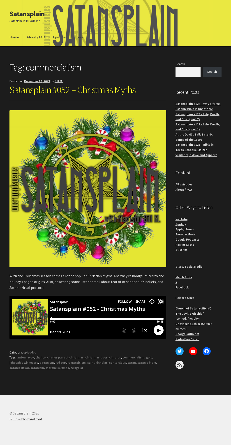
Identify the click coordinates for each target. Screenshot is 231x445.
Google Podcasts (187, 239)
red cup (60, 363)
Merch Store (184, 277)
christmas (76, 357)
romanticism (76, 363)
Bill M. (59, 81)
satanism (37, 368)
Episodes (60, 37)
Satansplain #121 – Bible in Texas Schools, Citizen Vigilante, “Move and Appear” (196, 150)
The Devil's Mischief (190, 314)
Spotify (181, 224)
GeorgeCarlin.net (187, 334)
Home (14, 37)
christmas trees (96, 357)
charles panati (57, 357)
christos (115, 357)
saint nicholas (97, 363)
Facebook (182, 287)
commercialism (133, 357)
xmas (65, 368)
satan (131, 363)
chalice (40, 357)
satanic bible (146, 363)
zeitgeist (77, 368)
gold (149, 357)
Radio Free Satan (187, 339)
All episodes (184, 184)
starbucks (53, 368)
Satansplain (27, 13)
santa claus (117, 363)
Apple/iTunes (185, 229)
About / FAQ (36, 37)
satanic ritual (19, 368)
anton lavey (25, 357)
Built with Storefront (25, 419)
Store (79, 37)
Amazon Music (186, 234)
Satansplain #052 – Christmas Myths (72, 90)
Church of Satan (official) (193, 308)
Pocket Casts (185, 245)
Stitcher (181, 250)
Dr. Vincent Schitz (188, 324)
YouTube (181, 219)
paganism (47, 363)
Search (180, 64)
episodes (29, 352)
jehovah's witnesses (23, 363)
